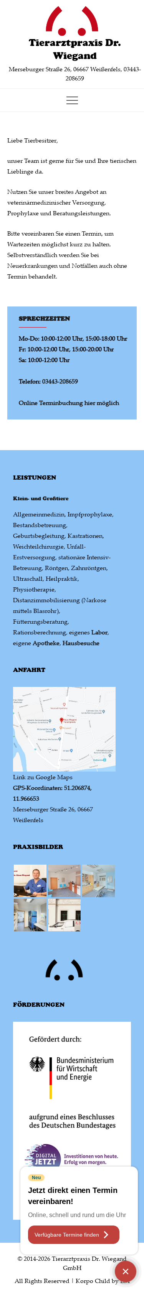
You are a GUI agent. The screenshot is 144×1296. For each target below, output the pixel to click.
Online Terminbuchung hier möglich (69, 402)
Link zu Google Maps (43, 777)
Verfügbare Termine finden (67, 1235)
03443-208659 (60, 381)
